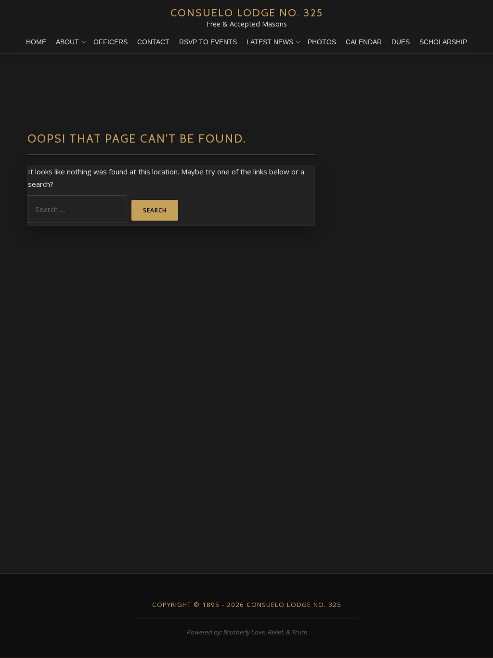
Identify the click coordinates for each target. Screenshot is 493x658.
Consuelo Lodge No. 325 (246, 12)
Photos (322, 42)
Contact (153, 42)
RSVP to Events (208, 42)
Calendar (364, 42)
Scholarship (443, 42)
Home (36, 42)
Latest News (269, 42)
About (67, 42)
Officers (110, 42)
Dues (400, 42)
